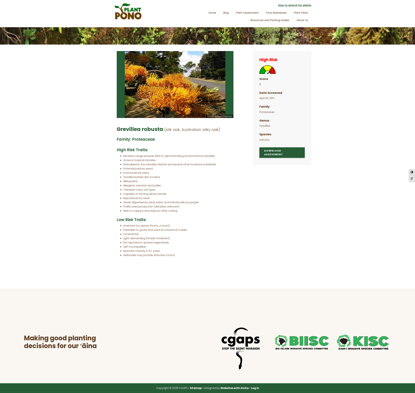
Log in (255, 388)
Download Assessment (273, 152)
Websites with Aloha (234, 388)
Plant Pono (128, 11)
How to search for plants (294, 5)
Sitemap (196, 388)
